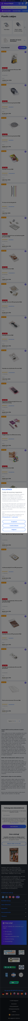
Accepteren (14, 521)
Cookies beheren (14, 525)
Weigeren (14, 529)
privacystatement (6, 517)
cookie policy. (15, 517)
